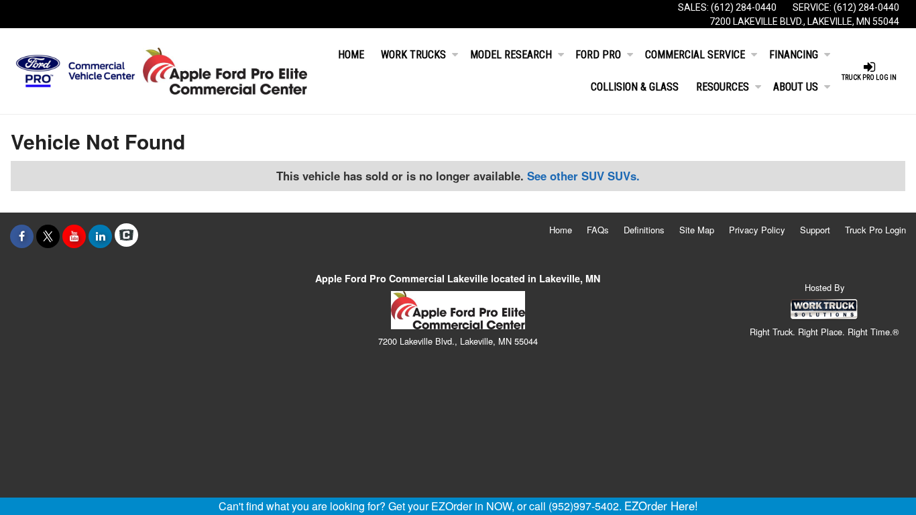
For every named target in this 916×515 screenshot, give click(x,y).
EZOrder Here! (661, 506)
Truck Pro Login (875, 229)
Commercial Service (695, 54)
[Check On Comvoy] (126, 236)
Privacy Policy (757, 229)
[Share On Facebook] (22, 236)
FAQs (598, 229)
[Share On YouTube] (74, 236)
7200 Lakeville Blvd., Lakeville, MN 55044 (804, 21)
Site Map (696, 229)
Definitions (644, 229)
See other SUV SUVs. (583, 176)
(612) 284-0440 (744, 7)
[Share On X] (48, 236)
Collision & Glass (635, 86)
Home (351, 54)
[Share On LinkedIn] (100, 236)
